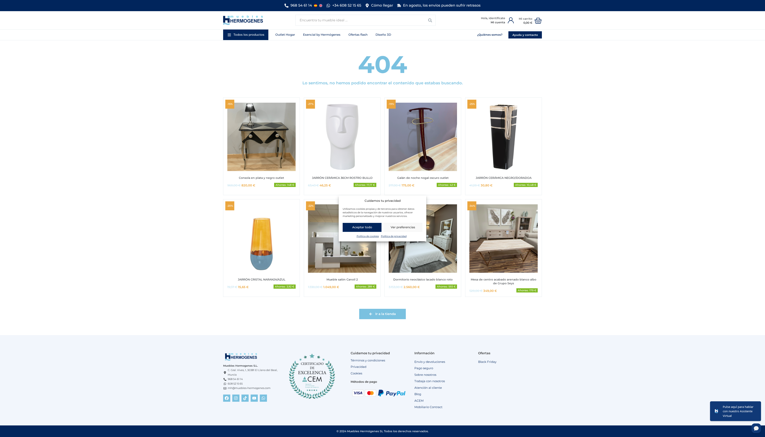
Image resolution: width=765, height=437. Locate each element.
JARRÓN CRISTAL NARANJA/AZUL (261, 279)
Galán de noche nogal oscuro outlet (423, 177)
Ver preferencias (403, 227)
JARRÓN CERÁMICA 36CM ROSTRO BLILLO (342, 177)
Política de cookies (368, 236)
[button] (245, 35)
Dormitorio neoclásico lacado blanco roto (423, 279)
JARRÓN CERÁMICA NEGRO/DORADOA (504, 177)
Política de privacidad (394, 236)
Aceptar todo (362, 227)
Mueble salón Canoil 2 (342, 279)
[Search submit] (430, 20)
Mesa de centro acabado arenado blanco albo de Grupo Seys (503, 281)
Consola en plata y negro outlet (261, 177)
